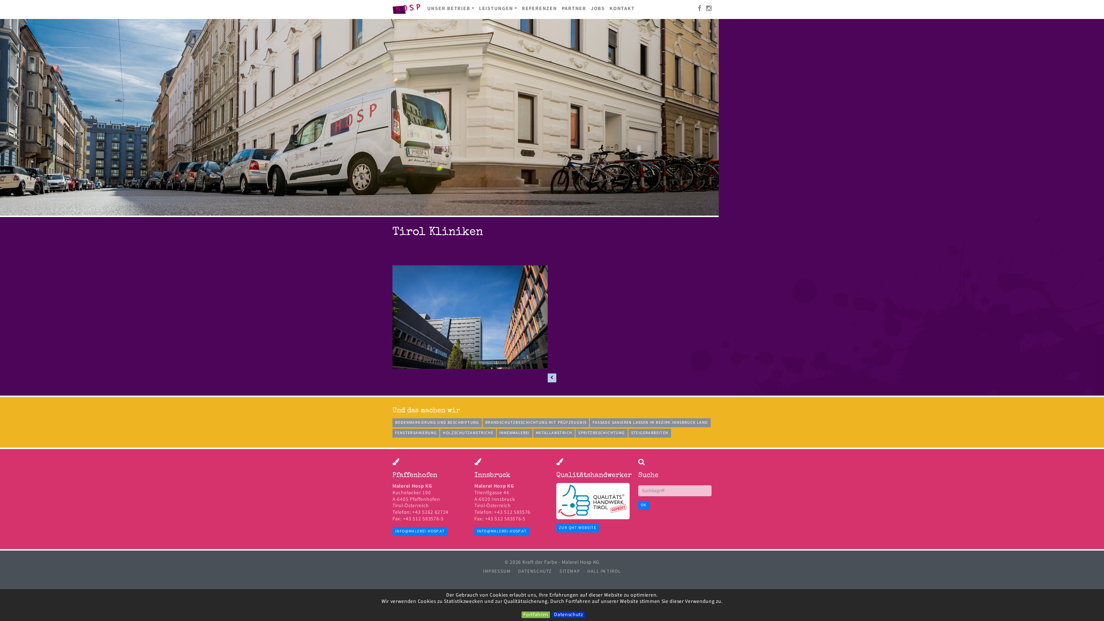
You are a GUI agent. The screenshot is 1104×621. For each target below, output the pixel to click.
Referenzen (539, 8)
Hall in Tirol (604, 571)
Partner (574, 8)
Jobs (598, 8)
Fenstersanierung (416, 433)
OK (644, 505)
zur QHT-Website (577, 528)
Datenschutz (568, 615)
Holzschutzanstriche (468, 433)
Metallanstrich (554, 433)
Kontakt (622, 8)
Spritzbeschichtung (601, 433)
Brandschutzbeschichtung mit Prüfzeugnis (536, 422)
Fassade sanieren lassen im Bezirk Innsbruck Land (650, 422)
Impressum (497, 571)
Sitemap (569, 571)
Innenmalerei (514, 433)
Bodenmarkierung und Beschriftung (437, 422)
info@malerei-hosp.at (420, 531)
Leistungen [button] (496, 8)
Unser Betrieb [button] (448, 8)
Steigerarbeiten (649, 433)
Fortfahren (535, 615)
